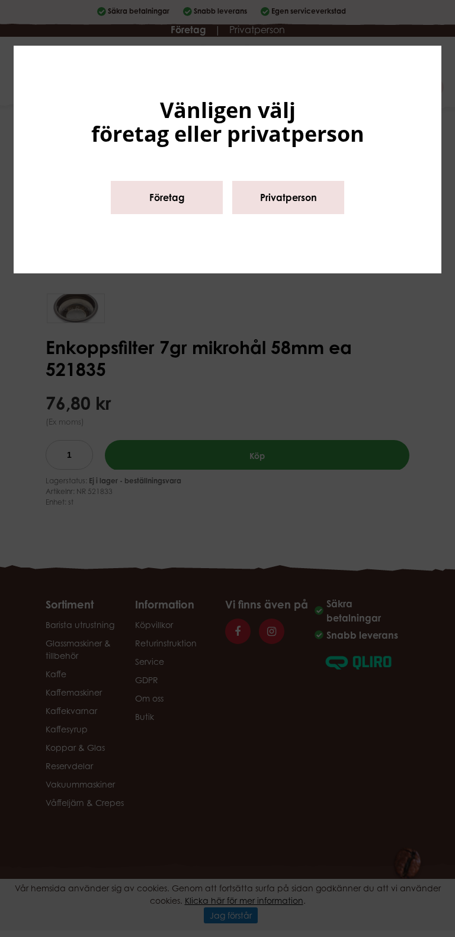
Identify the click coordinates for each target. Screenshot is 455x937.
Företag (167, 197)
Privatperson (288, 197)
